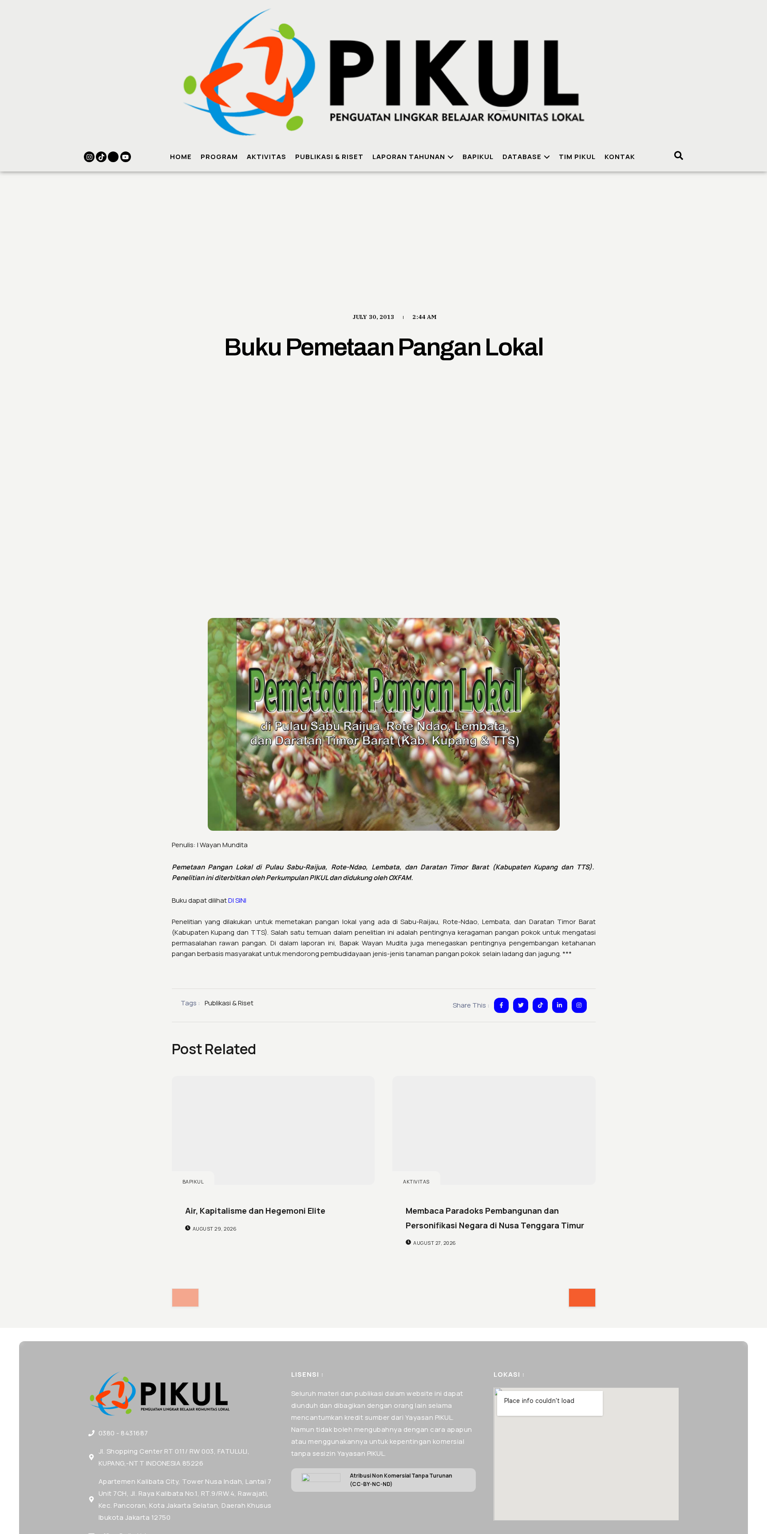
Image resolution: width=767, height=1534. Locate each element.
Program (219, 156)
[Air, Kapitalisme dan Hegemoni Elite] (273, 1130)
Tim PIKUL (577, 156)
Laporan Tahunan (408, 156)
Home (181, 156)
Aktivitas (266, 156)
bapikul (193, 1181)
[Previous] (185, 1297)
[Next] (582, 1297)
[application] (449, 156)
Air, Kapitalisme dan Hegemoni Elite (255, 1210)
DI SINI (237, 900)
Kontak (620, 156)
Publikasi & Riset (329, 156)
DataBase (522, 156)
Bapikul (478, 156)
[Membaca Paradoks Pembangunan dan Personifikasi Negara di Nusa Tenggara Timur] (494, 1130)
